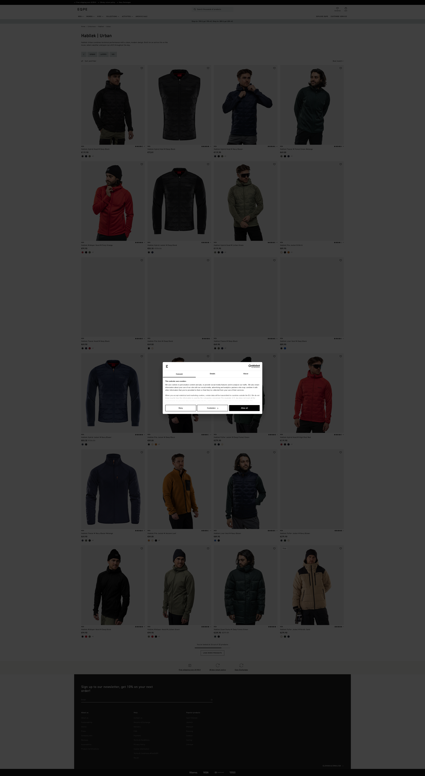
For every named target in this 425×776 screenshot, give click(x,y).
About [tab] (245, 374)
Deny (181, 408)
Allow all (244, 408)
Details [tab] (212, 374)
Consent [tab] (179, 374)
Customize (211, 408)
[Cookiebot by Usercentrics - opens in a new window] (250, 366)
